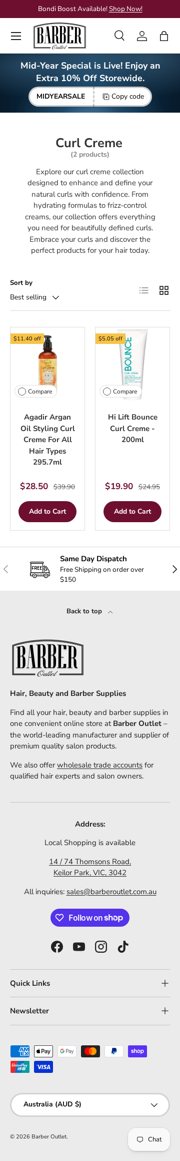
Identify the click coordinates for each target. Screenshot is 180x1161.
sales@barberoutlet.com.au (111, 892)
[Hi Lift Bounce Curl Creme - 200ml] (133, 364)
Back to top (85, 611)
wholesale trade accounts (99, 765)
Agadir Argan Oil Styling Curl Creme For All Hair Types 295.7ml (47, 439)
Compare (40, 392)
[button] (164, 36)
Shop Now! (125, 9)
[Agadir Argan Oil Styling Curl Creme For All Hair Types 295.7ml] (47, 364)
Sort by (21, 282)
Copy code (128, 96)
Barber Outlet (49, 1136)
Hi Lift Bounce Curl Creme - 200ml (133, 428)
